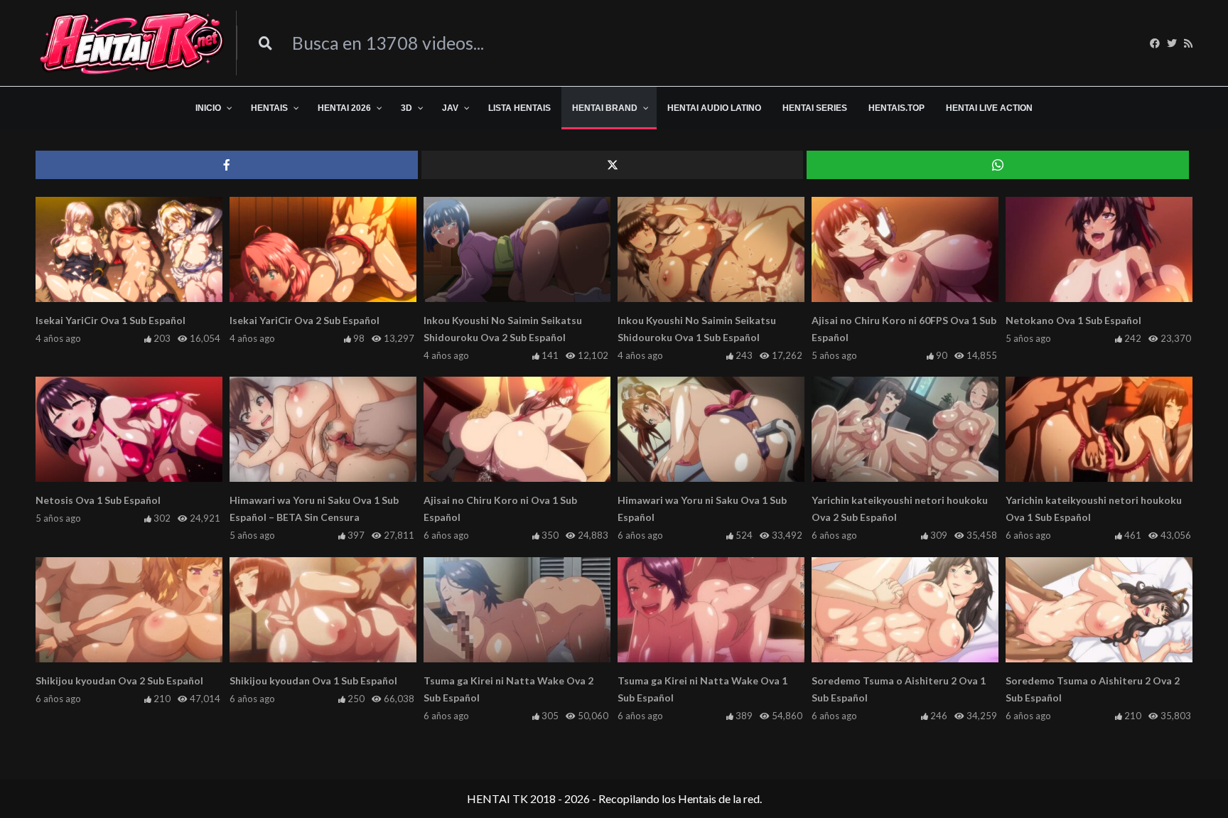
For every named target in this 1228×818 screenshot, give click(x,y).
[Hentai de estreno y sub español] (132, 43)
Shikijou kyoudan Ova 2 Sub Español (119, 680)
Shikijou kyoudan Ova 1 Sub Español (313, 680)
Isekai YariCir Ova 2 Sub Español (304, 320)
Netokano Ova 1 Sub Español (1073, 320)
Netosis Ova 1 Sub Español (98, 500)
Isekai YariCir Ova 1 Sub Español (110, 320)
